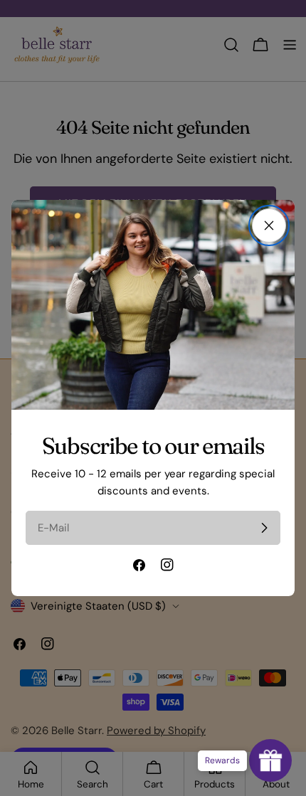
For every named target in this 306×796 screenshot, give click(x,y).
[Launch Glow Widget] (270, 760)
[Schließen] (269, 225)
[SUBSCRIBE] (264, 528)
